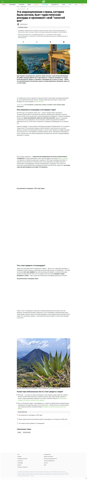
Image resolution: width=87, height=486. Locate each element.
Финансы (36, 4)
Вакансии (19, 464)
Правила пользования (48, 456)
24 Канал (4, 4)
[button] (23, 42)
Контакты (46, 462)
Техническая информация (49, 460)
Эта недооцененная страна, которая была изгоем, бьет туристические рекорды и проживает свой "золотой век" (48, 6)
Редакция (19, 456)
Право (63, 4)
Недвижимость (55, 4)
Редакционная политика (22, 458)
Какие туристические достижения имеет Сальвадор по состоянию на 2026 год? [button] (43, 419)
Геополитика (12, 4)
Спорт (70, 4)
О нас (18, 454)
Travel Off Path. (39, 101)
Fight (76, 4)
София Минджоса (24, 24)
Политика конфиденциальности (50, 458)
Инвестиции (45, 4)
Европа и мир (23, 6)
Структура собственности (22, 467)
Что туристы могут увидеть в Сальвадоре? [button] (31, 423)
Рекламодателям (47, 454)
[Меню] (2, 1)
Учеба (82, 4)
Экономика (21, 4)
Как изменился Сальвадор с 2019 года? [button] (30, 415)
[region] (43, 483)
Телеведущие (20, 462)
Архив (45, 464)
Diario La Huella (63, 158)
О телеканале (20, 460)
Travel (18, 6)
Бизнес (29, 4)
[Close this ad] (86, 478)
